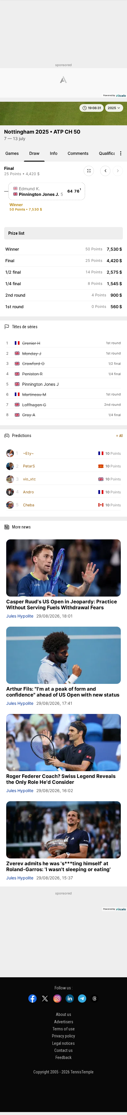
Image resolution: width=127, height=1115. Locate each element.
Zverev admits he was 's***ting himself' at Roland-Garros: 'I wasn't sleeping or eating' (58, 866)
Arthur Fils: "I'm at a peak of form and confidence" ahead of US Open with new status (62, 692)
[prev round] (105, 171)
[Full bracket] (89, 171)
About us (63, 1014)
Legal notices (63, 1043)
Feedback (63, 1057)
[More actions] (121, 153)
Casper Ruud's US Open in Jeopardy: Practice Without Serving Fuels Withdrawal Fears (61, 604)
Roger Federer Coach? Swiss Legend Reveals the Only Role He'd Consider (60, 779)
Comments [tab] (78, 153)
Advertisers (63, 1021)
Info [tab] (53, 153)
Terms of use (64, 1029)
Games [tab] (12, 153)
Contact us (63, 1050)
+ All (119, 435)
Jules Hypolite (19, 615)
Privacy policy (63, 1036)
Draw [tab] (34, 153)
